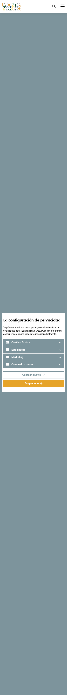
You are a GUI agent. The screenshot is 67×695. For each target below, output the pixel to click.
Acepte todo (32, 383)
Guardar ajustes (31, 374)
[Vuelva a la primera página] (11, 6)
